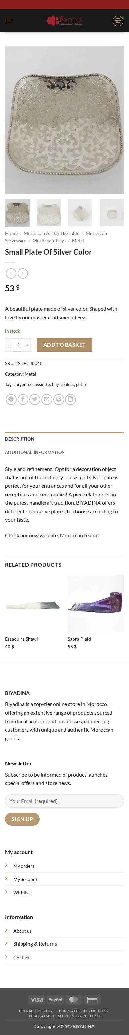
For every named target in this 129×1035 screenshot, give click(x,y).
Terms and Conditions (82, 1010)
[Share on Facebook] (23, 399)
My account (25, 879)
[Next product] (11, 273)
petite (81, 384)
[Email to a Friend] (46, 399)
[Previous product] (23, 273)
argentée (24, 384)
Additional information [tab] (35, 452)
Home (11, 233)
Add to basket (64, 345)
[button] (9, 21)
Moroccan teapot (79, 535)
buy (55, 384)
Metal (78, 240)
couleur (67, 384)
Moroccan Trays (49, 240)
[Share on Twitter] (34, 399)
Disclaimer (42, 1015)
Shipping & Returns (35, 943)
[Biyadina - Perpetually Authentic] (64, 20)
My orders (23, 866)
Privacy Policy (36, 1010)
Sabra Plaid (79, 639)
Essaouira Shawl (21, 639)
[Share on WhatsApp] (11, 399)
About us (22, 931)
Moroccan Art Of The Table (51, 233)
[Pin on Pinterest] (58, 399)
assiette (42, 384)
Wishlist (21, 892)
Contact (21, 957)
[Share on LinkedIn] (70, 399)
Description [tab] (19, 439)
